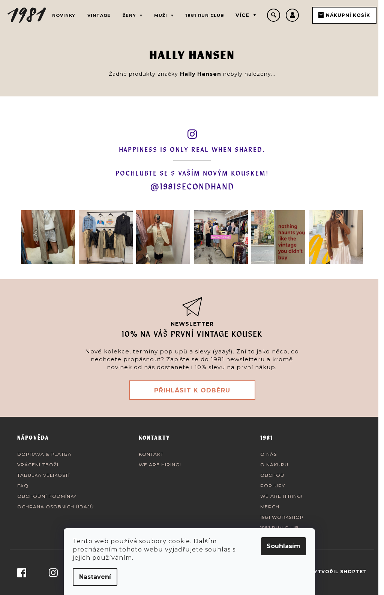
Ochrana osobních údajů (55, 506)
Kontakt (151, 454)
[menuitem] (63, 14)
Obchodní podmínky (46, 496)
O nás (268, 454)
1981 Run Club (279, 527)
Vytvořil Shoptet (338, 571)
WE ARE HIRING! (160, 464)
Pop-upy (272, 485)
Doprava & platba (44, 454)
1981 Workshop (282, 517)
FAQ (22, 485)
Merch (269, 506)
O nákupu (274, 464)
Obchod (272, 475)
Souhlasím (283, 546)
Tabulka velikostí (43, 475)
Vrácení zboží (37, 464)
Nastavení (95, 576)
